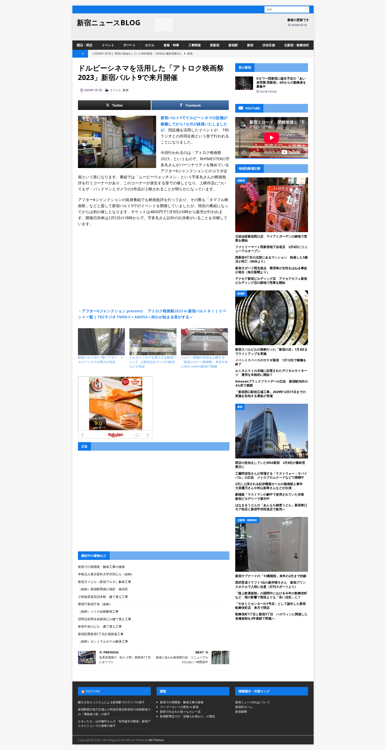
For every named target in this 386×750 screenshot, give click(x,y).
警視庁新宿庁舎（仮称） (95, 604)
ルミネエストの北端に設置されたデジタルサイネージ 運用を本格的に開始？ (271, 372)
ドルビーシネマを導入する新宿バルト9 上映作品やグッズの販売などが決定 (152, 361)
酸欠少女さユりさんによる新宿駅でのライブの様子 (111, 702)
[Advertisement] (153, 262)
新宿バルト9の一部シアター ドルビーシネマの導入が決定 (101, 359)
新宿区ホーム (244, 707)
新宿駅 (233, 45)
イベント (108, 45)
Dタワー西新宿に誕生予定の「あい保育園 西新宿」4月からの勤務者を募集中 (281, 82)
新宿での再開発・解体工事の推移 (101, 567)
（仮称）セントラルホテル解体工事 (103, 641)
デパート (129, 45)
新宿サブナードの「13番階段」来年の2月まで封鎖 (270, 576)
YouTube (92, 691)
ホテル (149, 45)
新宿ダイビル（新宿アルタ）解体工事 (104, 582)
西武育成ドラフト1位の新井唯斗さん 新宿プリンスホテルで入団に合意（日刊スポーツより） (270, 584)
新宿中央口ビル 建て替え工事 (100, 626)
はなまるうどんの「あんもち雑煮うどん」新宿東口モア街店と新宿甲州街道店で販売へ (271, 507)
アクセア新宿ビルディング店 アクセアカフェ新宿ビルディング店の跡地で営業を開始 (271, 280)
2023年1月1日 (93, 90)
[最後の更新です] (164, 24)
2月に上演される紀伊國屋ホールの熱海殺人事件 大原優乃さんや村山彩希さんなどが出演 (270, 486)
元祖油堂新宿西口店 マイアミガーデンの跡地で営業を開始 (271, 238)
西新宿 (214, 45)
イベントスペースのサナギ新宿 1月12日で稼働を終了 (270, 362)
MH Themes (156, 740)
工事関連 (194, 45)
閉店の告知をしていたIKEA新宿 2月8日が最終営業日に (270, 464)
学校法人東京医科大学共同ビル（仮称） (106, 574)
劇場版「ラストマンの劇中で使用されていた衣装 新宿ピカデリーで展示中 (271, 496)
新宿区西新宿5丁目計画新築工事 (101, 634)
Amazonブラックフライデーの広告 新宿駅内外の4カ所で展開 (271, 383)
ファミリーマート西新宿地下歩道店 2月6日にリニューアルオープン (271, 249)
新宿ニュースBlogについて (252, 702)
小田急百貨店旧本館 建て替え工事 (103, 597)
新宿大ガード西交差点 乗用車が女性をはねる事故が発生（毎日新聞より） (271, 270)
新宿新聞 (241, 712)
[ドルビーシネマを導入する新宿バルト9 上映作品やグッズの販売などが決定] (152, 341)
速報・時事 (171, 45)
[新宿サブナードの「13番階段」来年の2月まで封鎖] (271, 544)
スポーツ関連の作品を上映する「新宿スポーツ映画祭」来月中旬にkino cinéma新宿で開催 (204, 361)
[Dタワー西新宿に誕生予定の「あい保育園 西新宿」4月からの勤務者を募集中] (244, 83)
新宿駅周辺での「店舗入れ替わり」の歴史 (187, 716)
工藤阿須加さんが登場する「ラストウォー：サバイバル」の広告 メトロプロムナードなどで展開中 (271, 475)
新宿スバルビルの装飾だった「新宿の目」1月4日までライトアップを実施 (271, 351)
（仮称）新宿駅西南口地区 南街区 (103, 589)
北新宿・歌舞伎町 (296, 45)
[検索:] (286, 9)
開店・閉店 (84, 45)
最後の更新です (298, 20)
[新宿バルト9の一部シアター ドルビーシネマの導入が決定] (101, 341)
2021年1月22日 (268, 91)
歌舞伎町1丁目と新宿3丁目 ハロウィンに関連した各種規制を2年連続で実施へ (271, 616)
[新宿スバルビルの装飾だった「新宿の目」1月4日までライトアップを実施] (271, 317)
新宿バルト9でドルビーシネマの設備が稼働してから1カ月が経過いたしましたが (194, 123)
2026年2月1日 (299, 25)
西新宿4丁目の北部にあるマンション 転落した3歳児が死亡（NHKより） (271, 259)
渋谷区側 (268, 45)
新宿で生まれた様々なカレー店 (180, 712)
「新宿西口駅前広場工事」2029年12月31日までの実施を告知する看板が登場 (270, 394)
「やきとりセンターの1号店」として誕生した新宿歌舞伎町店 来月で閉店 (270, 605)
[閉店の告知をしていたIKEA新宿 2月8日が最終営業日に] (271, 431)
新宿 (250, 45)
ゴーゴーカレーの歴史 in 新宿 (179, 707)
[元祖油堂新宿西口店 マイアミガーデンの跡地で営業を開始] (271, 204)
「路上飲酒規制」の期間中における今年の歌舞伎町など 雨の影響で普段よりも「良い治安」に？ (271, 595)
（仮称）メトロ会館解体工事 (98, 611)
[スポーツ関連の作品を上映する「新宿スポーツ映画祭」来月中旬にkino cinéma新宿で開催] (204, 341)
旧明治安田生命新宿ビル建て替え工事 (104, 619)
